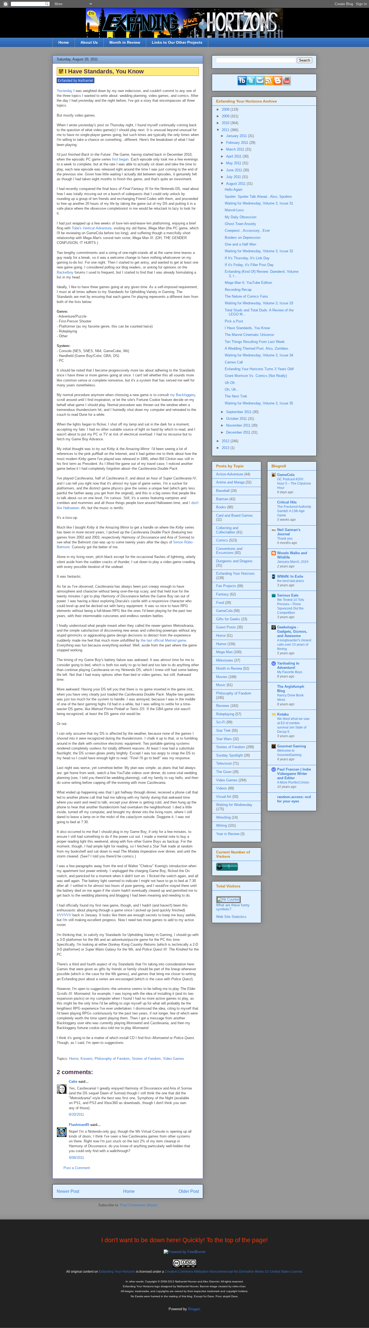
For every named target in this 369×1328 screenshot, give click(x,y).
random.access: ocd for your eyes (294, 799)
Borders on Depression (242, 238)
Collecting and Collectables (227, 530)
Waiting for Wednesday (234, 805)
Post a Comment (76, 1168)
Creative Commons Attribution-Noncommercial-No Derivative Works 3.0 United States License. (234, 1271)
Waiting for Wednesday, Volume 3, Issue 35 (259, 403)
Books (221, 507)
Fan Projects (226, 586)
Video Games (173, 1059)
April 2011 (234, 156)
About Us (89, 42)
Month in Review (124, 42)
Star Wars (224, 739)
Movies (221, 677)
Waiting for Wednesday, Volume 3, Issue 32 (259, 251)
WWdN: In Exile (290, 576)
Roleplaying (225, 714)
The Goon (224, 772)
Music (221, 685)
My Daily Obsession (240, 217)
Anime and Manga (230, 482)
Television (224, 763)
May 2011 (234, 163)
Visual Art (223, 797)
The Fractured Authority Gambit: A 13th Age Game (294, 511)
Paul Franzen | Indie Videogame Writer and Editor (294, 773)
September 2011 (239, 412)
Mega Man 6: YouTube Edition (248, 283)
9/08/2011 (76, 1158)
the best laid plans (290, 581)
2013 (226, 448)
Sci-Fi (220, 722)
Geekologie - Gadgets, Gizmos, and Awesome (292, 631)
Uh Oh (230, 383)
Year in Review (227, 834)
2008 (226, 109)
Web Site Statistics (231, 917)
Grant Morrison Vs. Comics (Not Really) (256, 376)
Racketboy (65, 272)
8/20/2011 (76, 1114)
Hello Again (233, 190)
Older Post (189, 1191)
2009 (226, 116)
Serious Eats (287, 595)
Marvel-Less (234, 210)
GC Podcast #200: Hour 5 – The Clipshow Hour (294, 483)
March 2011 (235, 149)
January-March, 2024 (292, 562)
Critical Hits (287, 502)
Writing (221, 825)
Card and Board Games (234, 515)
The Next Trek (236, 396)
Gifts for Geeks (228, 619)
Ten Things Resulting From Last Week (255, 342)
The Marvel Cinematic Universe (249, 335)
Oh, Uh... (232, 389)
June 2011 (234, 170)
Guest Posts (226, 627)
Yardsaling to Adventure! (288, 665)
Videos (221, 788)
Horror (73, 1059)
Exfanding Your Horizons (235, 573)
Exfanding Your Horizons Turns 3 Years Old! (259, 369)
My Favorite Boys (289, 672)
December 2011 (238, 432)
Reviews (222, 706)
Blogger (194, 1309)
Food (220, 603)
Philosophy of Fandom (112, 1059)
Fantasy (222, 594)
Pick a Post (234, 321)
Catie (73, 1082)
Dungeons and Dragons (234, 561)
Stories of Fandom (146, 1059)
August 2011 (236, 184)
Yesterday (64, 91)
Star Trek (223, 730)
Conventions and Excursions (229, 551)
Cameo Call (234, 362)
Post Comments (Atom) (138, 1205)
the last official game (163, 640)
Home (63, 42)
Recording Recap (238, 290)
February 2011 (237, 143)
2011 (226, 130)
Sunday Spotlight (229, 755)
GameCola (224, 611)
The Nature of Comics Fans (246, 296)
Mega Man (224, 652)
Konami (86, 1059)
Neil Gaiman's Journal (288, 532)
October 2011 (237, 419)
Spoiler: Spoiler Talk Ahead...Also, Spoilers (258, 197)
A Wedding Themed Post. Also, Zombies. (257, 348)
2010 (226, 123)
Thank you (285, 538)
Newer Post (68, 1191)
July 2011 (234, 177)
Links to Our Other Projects (177, 42)
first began (120, 159)
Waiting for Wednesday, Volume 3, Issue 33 (259, 303)
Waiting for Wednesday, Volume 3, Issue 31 (259, 203)
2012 (226, 441)
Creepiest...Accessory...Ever (247, 231)
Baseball (223, 491)
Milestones (224, 660)
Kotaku (283, 714)
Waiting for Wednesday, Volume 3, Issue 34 (259, 355)
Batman (222, 499)
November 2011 (238, 425)
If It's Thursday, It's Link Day (247, 258)
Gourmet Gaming (291, 746)
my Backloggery (182, 395)
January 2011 (237, 136)
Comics (222, 540)
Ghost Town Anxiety (240, 224)
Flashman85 (79, 1125)
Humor (221, 644)
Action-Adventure (229, 474)
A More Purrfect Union (293, 782)
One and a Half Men (240, 244)
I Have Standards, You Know (247, 328)
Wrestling (223, 817)
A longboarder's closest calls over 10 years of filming (294, 644)
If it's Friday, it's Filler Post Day (249, 265)
